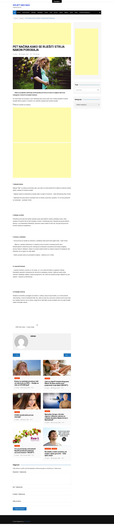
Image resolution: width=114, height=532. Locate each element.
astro (76, 12)
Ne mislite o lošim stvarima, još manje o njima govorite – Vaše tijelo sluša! (56, 453)
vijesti (61, 12)
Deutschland (25, 12)
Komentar (19, 472)
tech (51, 12)
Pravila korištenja (84, 12)
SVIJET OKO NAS (21, 5)
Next (66, 355)
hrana (46, 12)
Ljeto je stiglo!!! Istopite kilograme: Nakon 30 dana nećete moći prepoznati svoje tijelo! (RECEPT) (57, 383)
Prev (17, 355)
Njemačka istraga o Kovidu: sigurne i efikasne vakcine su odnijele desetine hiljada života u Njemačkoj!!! (56, 417)
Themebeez (27, 521)
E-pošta (19, 494)
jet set (56, 12)
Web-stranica (17, 501)
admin (16, 54)
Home (18, 12)
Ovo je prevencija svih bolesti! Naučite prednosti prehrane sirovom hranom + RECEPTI (25, 450)
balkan (66, 12)
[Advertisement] (42, 34)
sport (71, 12)
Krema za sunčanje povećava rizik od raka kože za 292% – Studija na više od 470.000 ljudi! (26, 383)
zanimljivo (40, 12)
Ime (17, 487)
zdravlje (33, 12)
